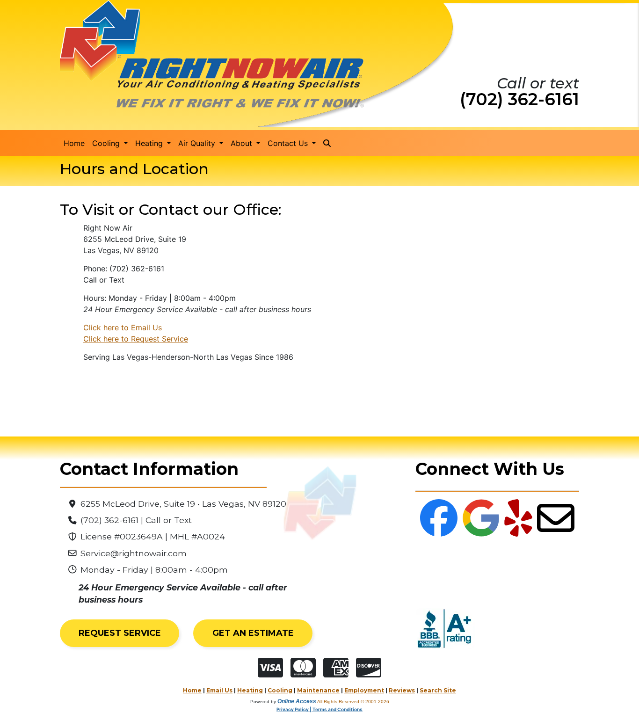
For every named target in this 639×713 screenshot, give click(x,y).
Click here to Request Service (135, 338)
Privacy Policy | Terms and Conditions (319, 709)
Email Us (219, 690)
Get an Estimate (253, 633)
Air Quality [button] (198, 143)
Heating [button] (150, 143)
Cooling (280, 690)
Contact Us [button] (289, 143)
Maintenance (318, 690)
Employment (364, 690)
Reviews (402, 690)
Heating (250, 690)
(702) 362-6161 (519, 99)
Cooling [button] (107, 143)
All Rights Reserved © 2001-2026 (353, 701)
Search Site (438, 690)
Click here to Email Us (122, 327)
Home (74, 143)
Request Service (120, 633)
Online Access (296, 701)
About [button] (242, 143)
